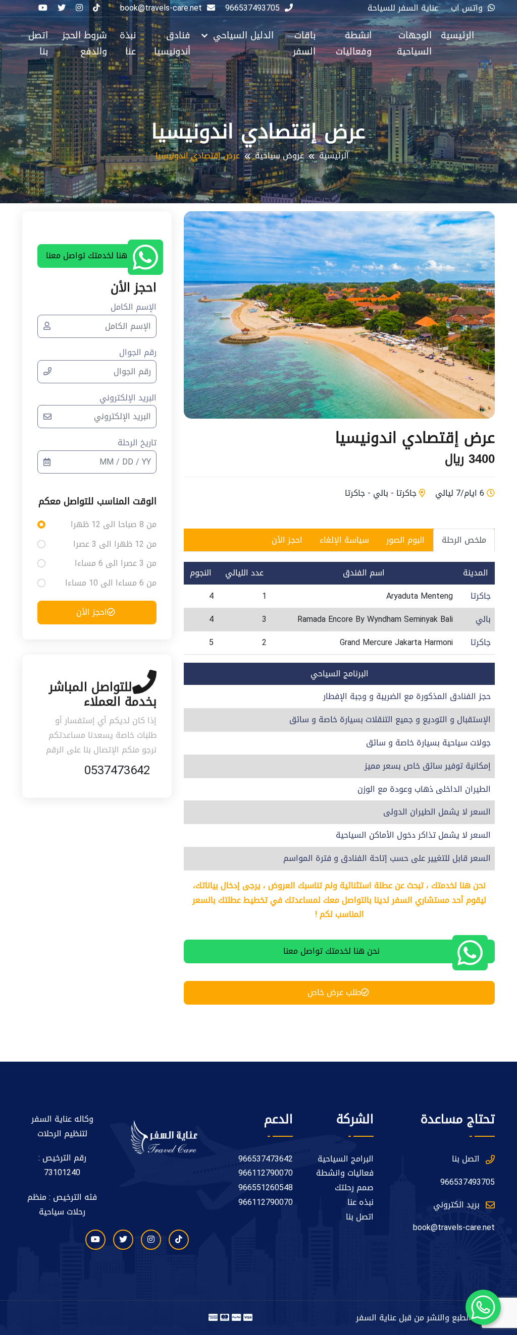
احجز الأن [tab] (287, 540)
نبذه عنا (360, 1202)
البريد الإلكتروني (128, 398)
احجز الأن (91, 612)
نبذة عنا (128, 43)
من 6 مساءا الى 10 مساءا (111, 583)
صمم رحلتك (354, 1188)
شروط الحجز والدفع (84, 43)
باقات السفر (304, 43)
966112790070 (265, 1173)
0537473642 (117, 770)
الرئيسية (457, 35)
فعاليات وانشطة (345, 1173)
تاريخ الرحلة (137, 443)
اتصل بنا (38, 43)
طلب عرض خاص (334, 992)
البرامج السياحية (346, 1159)
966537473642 (265, 1159)
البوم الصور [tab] (405, 540)
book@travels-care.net (454, 1228)
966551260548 (265, 1188)
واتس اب (467, 8)
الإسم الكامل (134, 307)
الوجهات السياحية (414, 43)
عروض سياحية (279, 156)
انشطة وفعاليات (354, 43)
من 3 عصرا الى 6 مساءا (116, 563)
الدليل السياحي (242, 35)
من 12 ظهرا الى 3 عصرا (115, 544)
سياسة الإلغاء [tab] (344, 540)
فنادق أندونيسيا (172, 43)
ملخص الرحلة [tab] (464, 540)
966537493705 (252, 8)
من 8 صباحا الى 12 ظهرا (114, 524)
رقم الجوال (138, 352)
